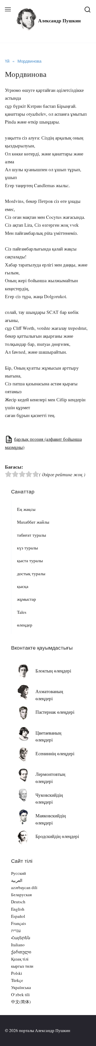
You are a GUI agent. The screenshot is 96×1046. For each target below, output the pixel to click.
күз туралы (27, 548)
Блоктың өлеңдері (53, 671)
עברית (16, 930)
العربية (16, 880)
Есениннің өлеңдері (54, 753)
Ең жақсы (26, 509)
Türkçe (17, 980)
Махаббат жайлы (33, 522)
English (17, 909)
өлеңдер (24, 625)
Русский (18, 873)
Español (18, 916)
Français (18, 923)
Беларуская (21, 894)
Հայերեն (20, 937)
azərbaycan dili (24, 887)
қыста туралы (30, 560)
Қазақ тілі (20, 959)
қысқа (22, 586)
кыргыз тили (22, 966)
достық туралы (31, 573)
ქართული (21, 952)
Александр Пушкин (59, 20)
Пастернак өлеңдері (54, 712)
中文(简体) (21, 1001)
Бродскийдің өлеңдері (57, 836)
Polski (16, 973)
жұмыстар (26, 599)
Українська (21, 987)
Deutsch (18, 902)
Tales (21, 612)
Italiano (18, 945)
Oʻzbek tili (20, 994)
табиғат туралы (31, 535)
